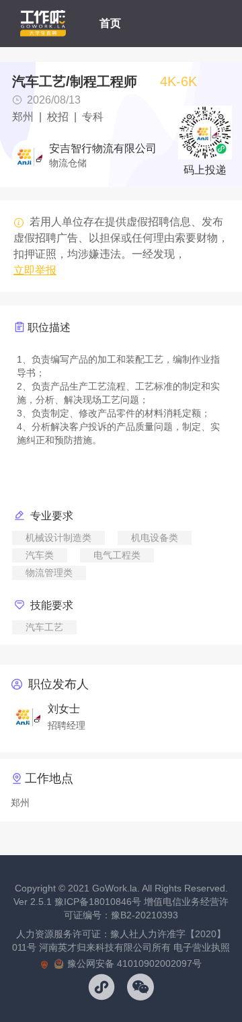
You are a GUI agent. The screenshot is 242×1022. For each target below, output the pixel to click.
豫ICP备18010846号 (97, 901)
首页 (110, 23)
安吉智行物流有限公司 (103, 148)
